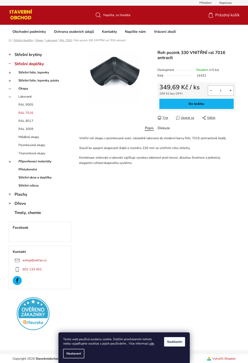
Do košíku (196, 104)
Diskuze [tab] (164, 128)
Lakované (25, 96)
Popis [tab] (149, 128)
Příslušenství (27, 169)
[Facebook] (17, 280)
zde (151, 343)
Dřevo (20, 203)
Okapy (23, 88)
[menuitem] (29, 31)
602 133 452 (32, 269)
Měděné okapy (28, 137)
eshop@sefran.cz (34, 260)
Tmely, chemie (28, 212)
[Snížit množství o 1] (211, 90)
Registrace (225, 3)
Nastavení (73, 353)
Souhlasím (174, 342)
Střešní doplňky (29, 64)
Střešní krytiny (28, 54)
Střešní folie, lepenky (33, 72)
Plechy (21, 194)
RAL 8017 (25, 121)
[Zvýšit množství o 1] (230, 90)
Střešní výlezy (28, 185)
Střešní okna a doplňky (35, 177)
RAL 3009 (25, 129)
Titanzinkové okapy (31, 153)
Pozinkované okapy (31, 145)
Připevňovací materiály (34, 161)
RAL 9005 (25, 104)
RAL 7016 (25, 113)
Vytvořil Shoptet (224, 359)
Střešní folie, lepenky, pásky (38, 80)
